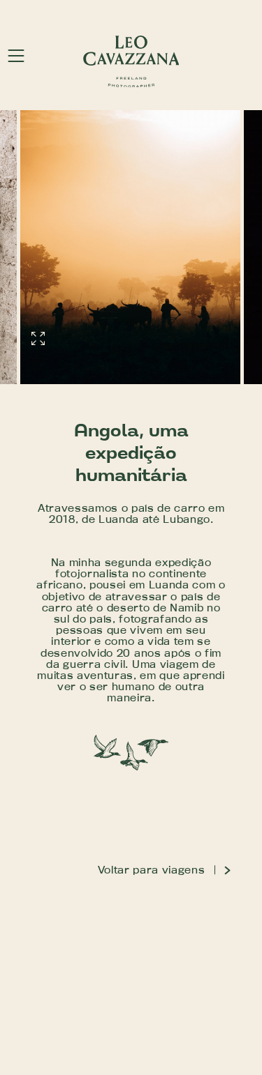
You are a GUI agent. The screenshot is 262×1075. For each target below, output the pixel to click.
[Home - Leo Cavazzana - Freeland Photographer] (131, 62)
